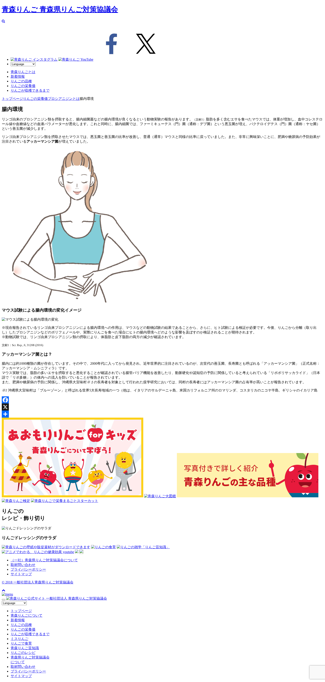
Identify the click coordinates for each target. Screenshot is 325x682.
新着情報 (18, 76)
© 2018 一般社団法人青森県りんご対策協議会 (37, 582)
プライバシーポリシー (28, 569)
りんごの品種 (21, 81)
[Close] (3, 599)
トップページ (12, 99)
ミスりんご (19, 639)
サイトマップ (21, 574)
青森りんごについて (26, 615)
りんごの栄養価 (23, 86)
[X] (162, 407)
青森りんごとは (23, 72)
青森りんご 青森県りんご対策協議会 (60, 9)
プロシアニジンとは (64, 99)
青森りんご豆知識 (25, 648)
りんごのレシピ (23, 653)
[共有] (162, 414)
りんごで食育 (21, 643)
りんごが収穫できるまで (30, 90)
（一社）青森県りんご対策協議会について (44, 560)
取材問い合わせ (23, 565)
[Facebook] (162, 399)
